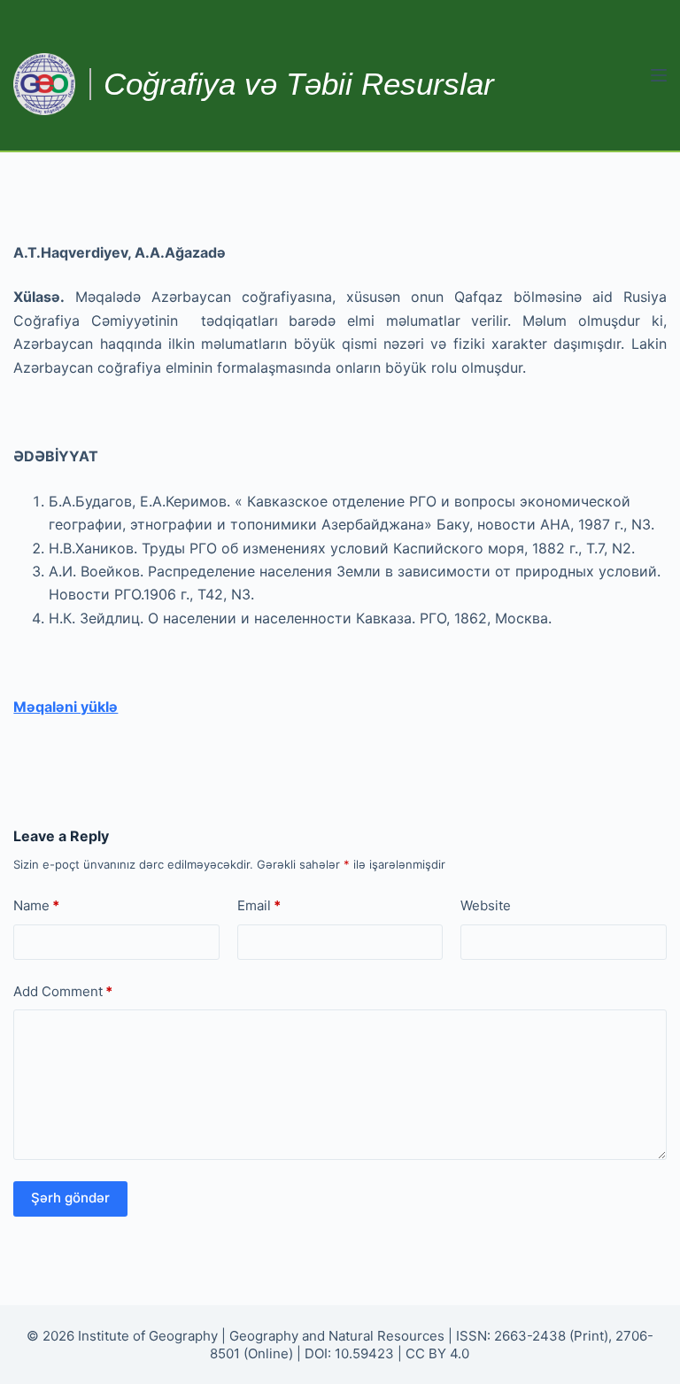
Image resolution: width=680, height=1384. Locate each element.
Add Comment (62, 991)
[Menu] (659, 75)
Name (36, 905)
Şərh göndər (70, 1197)
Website (485, 905)
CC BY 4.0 (437, 1353)
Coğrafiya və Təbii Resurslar (299, 83)
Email (259, 905)
